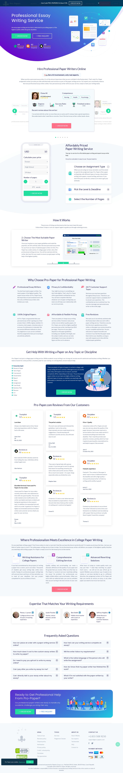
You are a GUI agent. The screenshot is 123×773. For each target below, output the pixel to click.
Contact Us (74, 748)
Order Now (22, 36)
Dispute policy (41, 742)
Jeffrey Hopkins (102, 613)
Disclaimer (40, 754)
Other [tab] (15, 395)
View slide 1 (55, 137)
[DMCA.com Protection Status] (23, 757)
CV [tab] (14, 393)
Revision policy (41, 739)
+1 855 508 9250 (97, 736)
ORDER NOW (62, 126)
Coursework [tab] (17, 373)
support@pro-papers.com (97, 740)
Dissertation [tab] (17, 376)
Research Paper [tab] (18, 369)
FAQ (72, 745)
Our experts (75, 739)
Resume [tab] (15, 391)
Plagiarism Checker (60, 739)
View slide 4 (62, 137)
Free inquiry (46, 712)
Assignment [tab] (17, 383)
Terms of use (41, 736)
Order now (25, 712)
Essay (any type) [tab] (18, 366)
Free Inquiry (43, 36)
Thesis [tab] (15, 381)
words (38, 187)
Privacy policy (41, 748)
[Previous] (14, 111)
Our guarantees (42, 757)
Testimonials (75, 742)
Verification (40, 745)
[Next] (108, 111)
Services (56, 736)
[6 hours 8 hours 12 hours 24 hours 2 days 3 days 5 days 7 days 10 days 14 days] (36, 172)
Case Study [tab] (16, 386)
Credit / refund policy (43, 751)
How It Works (75, 736)
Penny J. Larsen (25, 613)
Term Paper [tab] (17, 371)
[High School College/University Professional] (36, 167)
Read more (22, 762)
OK (30, 762)
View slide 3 (60, 137)
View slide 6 (67, 137)
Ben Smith (74, 613)
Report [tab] (15, 378)
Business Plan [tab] (17, 388)
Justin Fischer (50, 613)
